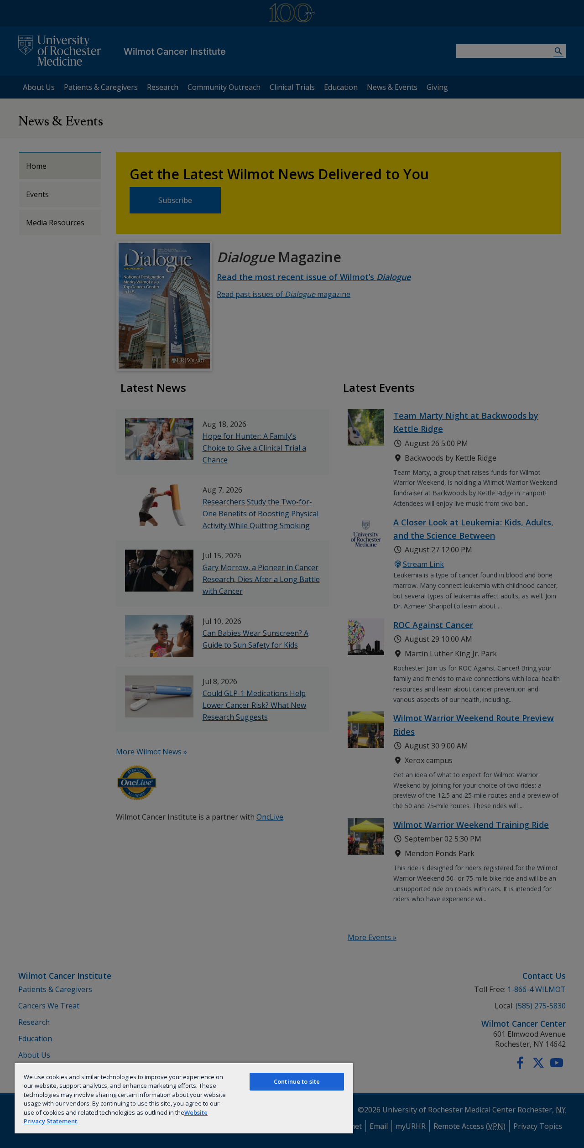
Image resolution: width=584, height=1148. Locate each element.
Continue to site (297, 1081)
